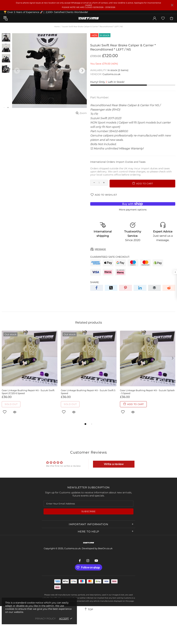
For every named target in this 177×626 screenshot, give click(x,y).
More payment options (133, 209)
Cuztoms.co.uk (88, 18)
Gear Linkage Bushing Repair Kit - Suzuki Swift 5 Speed (88, 392)
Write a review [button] (114, 464)
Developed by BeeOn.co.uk (97, 548)
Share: (94, 282)
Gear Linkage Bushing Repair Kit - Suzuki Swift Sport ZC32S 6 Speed (28, 392)
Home (57, 26)
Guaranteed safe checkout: (110, 256)
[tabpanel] (29, 376)
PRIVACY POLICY (45, 618)
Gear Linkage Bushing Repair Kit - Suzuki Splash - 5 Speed (147, 392)
